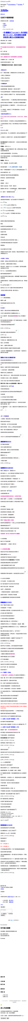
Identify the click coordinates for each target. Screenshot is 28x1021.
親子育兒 (11, 900)
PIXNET (6, 1000)
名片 (4, 26)
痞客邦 (9, 896)
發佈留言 (3, 915)
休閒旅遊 (12, 20)
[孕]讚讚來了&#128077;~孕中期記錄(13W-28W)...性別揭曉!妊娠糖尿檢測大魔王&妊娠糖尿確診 (15, 35)
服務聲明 (14, 1002)
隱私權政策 (24, 1000)
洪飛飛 (2, 889)
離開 (8, 1018)
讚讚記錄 (11, 902)
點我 (13, 386)
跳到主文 (3, 14)
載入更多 (3, 907)
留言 (12, 896)
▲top (2, 904)
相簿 (4, 23)
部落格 (5, 25)
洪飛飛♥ (4, 10)
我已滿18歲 (3, 1018)
